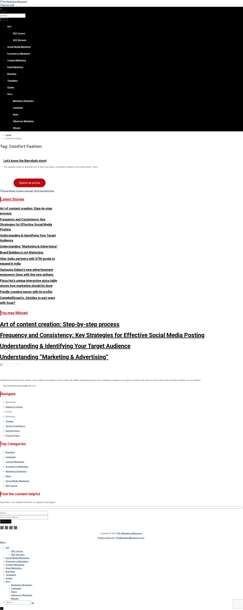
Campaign (18, 107)
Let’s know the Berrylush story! (25, 160)
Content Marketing (16, 60)
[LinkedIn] (11, 527)
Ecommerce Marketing (18, 53)
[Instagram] (15, 527)
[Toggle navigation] (1, 9)
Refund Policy (13, 431)
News (15, 114)
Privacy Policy (13, 435)
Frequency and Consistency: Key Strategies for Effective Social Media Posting (26, 224)
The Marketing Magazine (129, 533)
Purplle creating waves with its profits (26, 292)
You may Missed (14, 313)
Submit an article (29, 183)
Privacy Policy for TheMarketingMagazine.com (121, 538)
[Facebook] (2, 527)
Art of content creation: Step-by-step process (60, 324)
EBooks (16, 128)
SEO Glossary (19, 40)
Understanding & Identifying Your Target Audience (65, 346)
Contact (10, 421)
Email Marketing (15, 67)
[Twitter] (6, 527)
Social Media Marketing (19, 47)
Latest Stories (12, 199)
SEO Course (19, 33)
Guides (10, 87)
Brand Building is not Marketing (21, 252)
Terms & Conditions (15, 426)
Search (3, 12)
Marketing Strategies (23, 101)
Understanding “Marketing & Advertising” (29, 246)
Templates (12, 80)
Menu (3, 542)
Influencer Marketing (23, 121)
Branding (11, 74)
